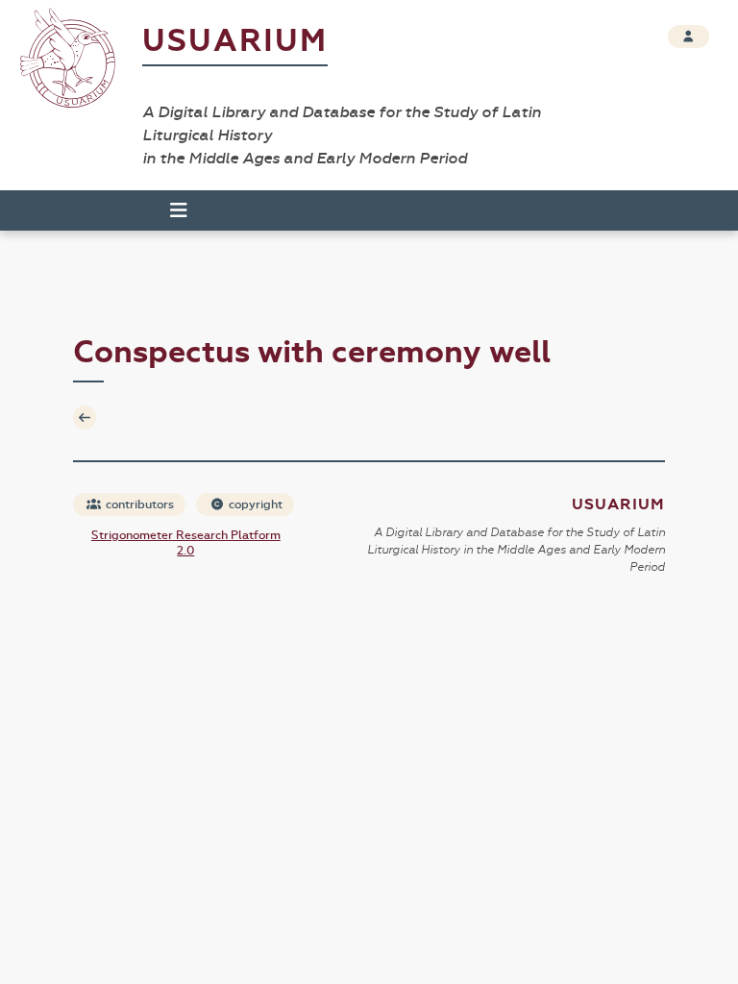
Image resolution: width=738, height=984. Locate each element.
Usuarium (235, 41)
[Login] (688, 36)
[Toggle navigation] (170, 210)
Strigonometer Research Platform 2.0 (186, 543)
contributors (138, 504)
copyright (254, 504)
